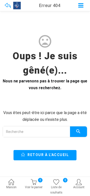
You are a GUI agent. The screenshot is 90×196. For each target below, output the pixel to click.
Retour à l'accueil (47, 155)
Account (78, 187)
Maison (11, 187)
